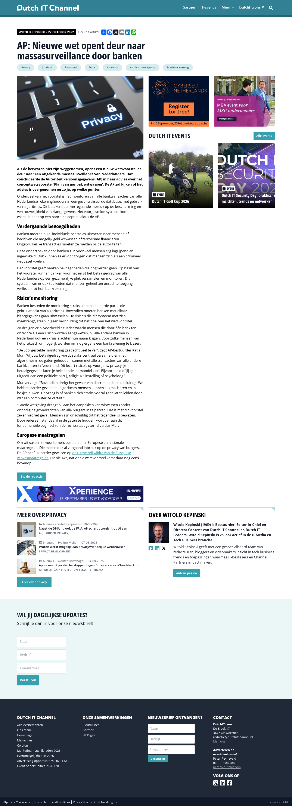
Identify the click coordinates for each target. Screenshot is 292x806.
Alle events (264, 136)
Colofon (22, 745)
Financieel (71, 67)
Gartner (88, 730)
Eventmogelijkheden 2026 (35, 756)
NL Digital (89, 735)
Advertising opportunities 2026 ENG (42, 761)
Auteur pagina (186, 573)
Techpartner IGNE (278, 802)
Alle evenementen (30, 725)
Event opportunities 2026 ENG (38, 766)
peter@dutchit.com (227, 767)
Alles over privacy (34, 582)
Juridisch (47, 67)
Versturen (28, 680)
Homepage (24, 735)
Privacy (25, 67)
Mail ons (219, 741)
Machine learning (178, 67)
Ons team (24, 730)
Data (92, 67)
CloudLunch (91, 725)
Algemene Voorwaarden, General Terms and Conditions (37, 802)
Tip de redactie (32, 476)
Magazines (24, 740)
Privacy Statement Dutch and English (95, 802)
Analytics (112, 67)
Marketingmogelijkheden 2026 (38, 750)
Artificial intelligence (142, 67)
